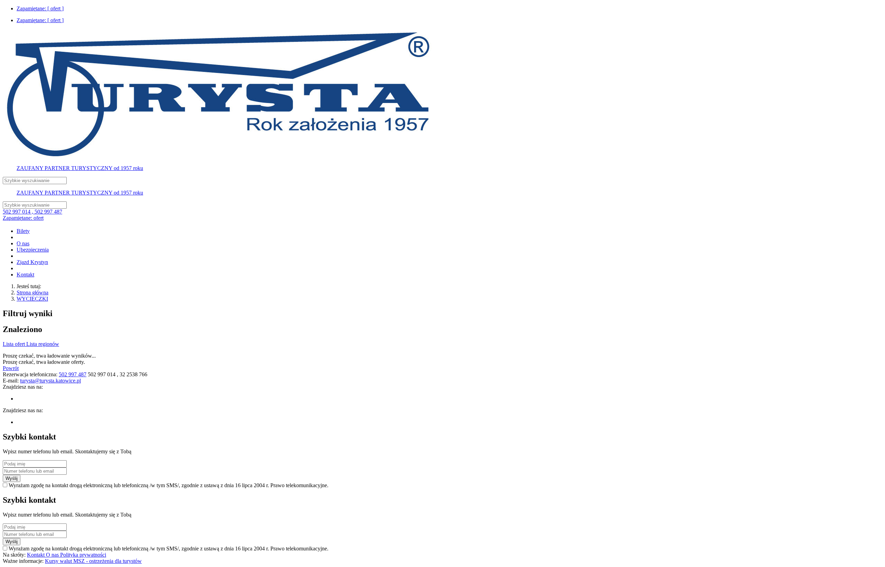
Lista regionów (42, 344)
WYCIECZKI (32, 299)
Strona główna (32, 292)
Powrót (11, 368)
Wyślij (12, 478)
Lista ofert (14, 344)
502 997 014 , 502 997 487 (32, 212)
